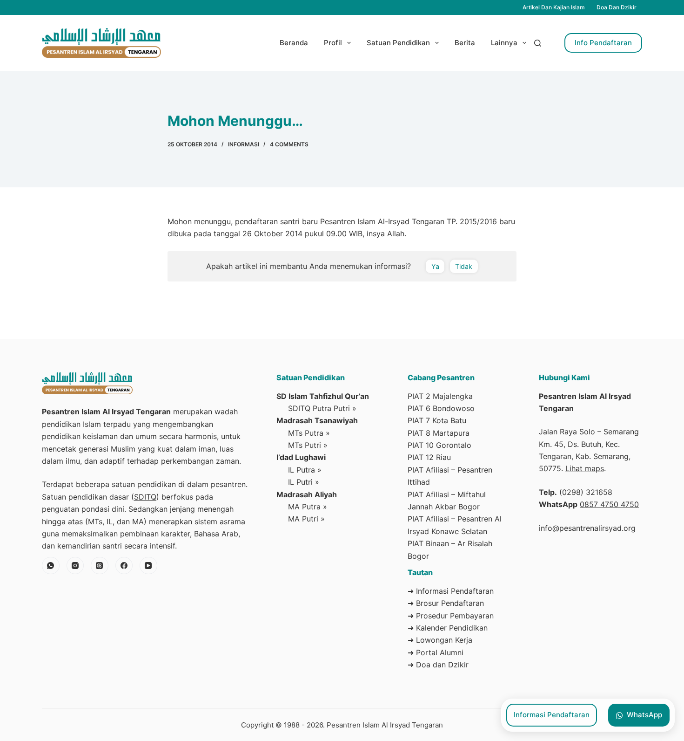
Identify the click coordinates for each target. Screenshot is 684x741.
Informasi (243, 144)
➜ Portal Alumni (435, 652)
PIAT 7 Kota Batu (437, 420)
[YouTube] (148, 566)
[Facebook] (124, 566)
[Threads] (99, 566)
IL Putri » (303, 482)
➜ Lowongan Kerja (440, 640)
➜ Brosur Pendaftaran (446, 603)
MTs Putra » (309, 433)
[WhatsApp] (51, 566)
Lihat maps (584, 468)
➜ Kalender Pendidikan (448, 627)
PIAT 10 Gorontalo (439, 445)
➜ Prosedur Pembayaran (451, 615)
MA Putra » (307, 506)
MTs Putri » (308, 445)
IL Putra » (305, 469)
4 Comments (289, 144)
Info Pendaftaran (603, 42)
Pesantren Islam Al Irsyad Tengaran (106, 411)
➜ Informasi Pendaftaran (451, 591)
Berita (465, 42)
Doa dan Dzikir (617, 7)
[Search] (537, 43)
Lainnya (504, 42)
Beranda (294, 42)
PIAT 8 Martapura (438, 433)
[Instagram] (75, 566)
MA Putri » (306, 518)
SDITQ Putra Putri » (322, 408)
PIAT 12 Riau (429, 457)
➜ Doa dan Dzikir (438, 664)
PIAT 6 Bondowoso (441, 408)
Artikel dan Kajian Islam (554, 7)
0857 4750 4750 (609, 504)
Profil (333, 42)
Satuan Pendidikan (398, 42)
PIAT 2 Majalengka (440, 396)
